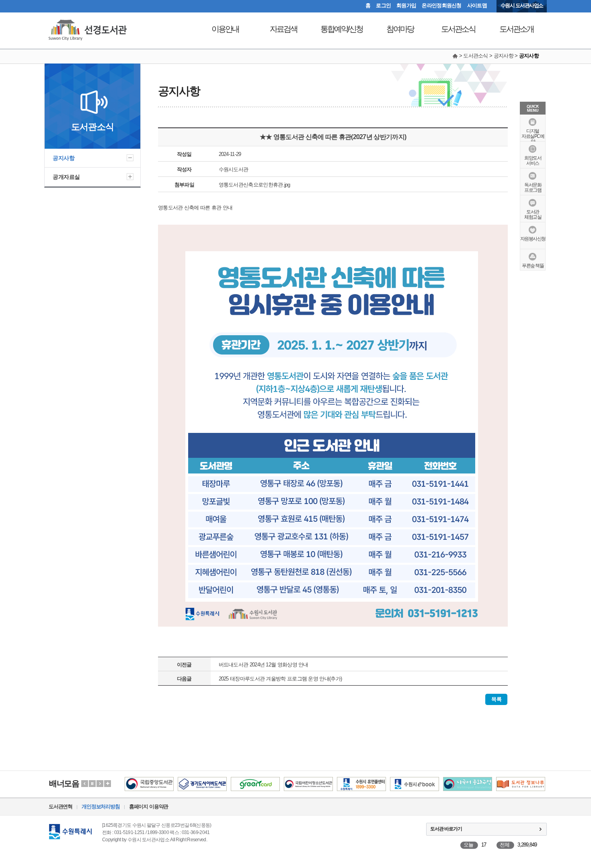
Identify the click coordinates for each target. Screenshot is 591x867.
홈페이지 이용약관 (148, 806)
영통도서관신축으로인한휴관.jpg (254, 185)
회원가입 (406, 5)
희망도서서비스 (532, 160)
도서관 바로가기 (446, 829)
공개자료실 (66, 177)
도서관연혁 (60, 806)
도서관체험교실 (532, 214)
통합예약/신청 (341, 29)
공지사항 (63, 158)
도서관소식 (458, 29)
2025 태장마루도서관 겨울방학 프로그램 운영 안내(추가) (280, 679)
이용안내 (225, 29)
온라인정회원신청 (441, 5)
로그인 (383, 5)
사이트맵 (477, 5)
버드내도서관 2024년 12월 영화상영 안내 (263, 665)
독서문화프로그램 (532, 187)
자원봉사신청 (533, 239)
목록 (496, 699)
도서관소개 (516, 29)
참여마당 (400, 29)
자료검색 (283, 29)
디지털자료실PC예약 (532, 136)
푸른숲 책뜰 (533, 266)
